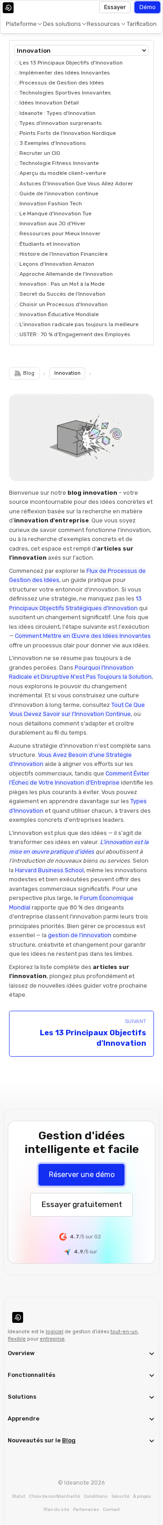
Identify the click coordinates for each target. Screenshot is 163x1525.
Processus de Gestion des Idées (61, 82)
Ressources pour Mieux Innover (60, 233)
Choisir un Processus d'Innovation (63, 304)
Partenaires (86, 1509)
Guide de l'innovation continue (58, 193)
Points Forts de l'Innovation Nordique (67, 133)
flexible (17, 1339)
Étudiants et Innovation (49, 244)
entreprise (52, 1339)
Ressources (103, 23)
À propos (142, 1496)
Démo (147, 7)
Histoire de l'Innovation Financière (63, 254)
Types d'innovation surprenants (60, 123)
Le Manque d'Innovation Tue (55, 213)
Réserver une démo (82, 1174)
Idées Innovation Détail (49, 102)
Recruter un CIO (39, 153)
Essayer (115, 7)
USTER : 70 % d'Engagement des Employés (74, 334)
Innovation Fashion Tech (50, 203)
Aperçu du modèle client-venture (62, 173)
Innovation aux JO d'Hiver (52, 223)
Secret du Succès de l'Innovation (62, 294)
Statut (18, 1496)
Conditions (96, 1496)
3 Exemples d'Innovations (52, 143)
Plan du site (56, 1509)
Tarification (142, 23)
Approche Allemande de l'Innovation (66, 274)
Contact (111, 1509)
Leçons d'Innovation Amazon (56, 264)
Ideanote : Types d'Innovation (57, 113)
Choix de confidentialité (54, 1496)
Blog (69, 1440)
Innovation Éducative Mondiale (59, 314)
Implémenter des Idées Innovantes (64, 73)
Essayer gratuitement (81, 1204)
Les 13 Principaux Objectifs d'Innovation (71, 63)
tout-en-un (124, 1332)
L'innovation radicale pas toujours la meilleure (79, 324)
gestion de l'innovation (79, 935)
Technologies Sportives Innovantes (65, 92)
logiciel (54, 1332)
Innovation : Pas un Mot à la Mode (62, 284)
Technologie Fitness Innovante (59, 163)
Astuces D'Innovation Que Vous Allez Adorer (76, 183)
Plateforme (21, 23)
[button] (22, 24)
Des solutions (62, 23)
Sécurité (120, 1496)
